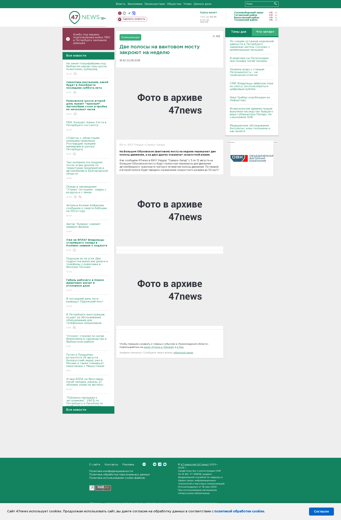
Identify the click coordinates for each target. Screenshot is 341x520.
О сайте (94, 464)
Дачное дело (203, 4)
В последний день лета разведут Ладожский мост (84, 302)
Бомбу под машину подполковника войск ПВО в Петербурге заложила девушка (91, 38)
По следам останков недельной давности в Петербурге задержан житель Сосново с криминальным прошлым (252, 45)
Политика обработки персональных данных (119, 474)
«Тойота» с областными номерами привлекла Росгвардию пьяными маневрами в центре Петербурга (82, 146)
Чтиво (187, 4)
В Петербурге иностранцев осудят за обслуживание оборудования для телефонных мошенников (85, 321)
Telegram (159, 464)
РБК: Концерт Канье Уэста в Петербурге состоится (86, 126)
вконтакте (124, 13)
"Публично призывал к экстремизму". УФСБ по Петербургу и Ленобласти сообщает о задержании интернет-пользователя (84, 406)
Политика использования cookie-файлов (117, 478)
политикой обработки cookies (239, 511)
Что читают (265, 32)
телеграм (129, 13)
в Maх (180, 347)
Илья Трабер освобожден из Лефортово (250, 99)
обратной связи (183, 353)
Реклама (128, 464)
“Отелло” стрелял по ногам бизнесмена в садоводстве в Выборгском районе (86, 341)
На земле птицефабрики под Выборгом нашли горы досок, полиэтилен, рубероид (86, 68)
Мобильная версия (119, 13)
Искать (275, 3)
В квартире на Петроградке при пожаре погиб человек (249, 59)
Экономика (135, 4)
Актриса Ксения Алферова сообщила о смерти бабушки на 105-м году (86, 210)
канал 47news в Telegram (159, 347)
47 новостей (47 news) (195, 465)
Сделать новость (134, 19)
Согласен (321, 511)
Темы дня (238, 32)
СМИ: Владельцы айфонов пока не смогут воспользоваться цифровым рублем (251, 86)
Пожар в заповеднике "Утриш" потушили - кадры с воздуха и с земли (86, 192)
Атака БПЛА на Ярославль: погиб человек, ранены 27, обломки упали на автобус (85, 384)
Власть (121, 4)
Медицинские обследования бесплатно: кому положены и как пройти (250, 128)
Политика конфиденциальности (111, 471)
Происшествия (154, 4)
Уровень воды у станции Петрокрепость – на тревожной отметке (247, 72)
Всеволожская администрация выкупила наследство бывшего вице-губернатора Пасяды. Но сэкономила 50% (251, 113)
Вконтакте (154, 464)
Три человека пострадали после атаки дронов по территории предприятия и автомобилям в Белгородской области (87, 170)
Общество (174, 4)
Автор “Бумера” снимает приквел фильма (83, 228)
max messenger (133, 13)
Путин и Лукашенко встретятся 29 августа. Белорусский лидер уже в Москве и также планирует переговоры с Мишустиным (85, 363)
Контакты (111, 464)
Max (165, 464)
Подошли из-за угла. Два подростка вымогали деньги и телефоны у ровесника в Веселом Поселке (87, 265)
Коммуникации (130, 37)
